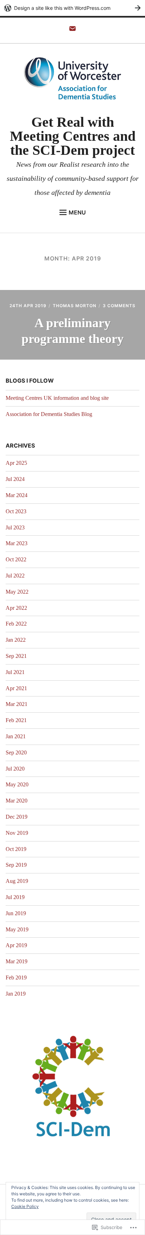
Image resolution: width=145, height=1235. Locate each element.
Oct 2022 (16, 559)
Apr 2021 (16, 688)
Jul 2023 (15, 527)
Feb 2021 (16, 720)
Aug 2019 (17, 881)
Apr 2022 (16, 608)
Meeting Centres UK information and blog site (57, 398)
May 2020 (17, 784)
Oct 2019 (16, 849)
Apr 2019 (16, 945)
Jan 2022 (16, 640)
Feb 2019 (16, 977)
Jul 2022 (15, 576)
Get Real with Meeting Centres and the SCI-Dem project (72, 136)
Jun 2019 (16, 913)
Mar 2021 (16, 704)
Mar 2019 (16, 961)
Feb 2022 (16, 624)
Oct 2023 (16, 511)
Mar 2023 (16, 543)
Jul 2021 (15, 672)
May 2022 (17, 592)
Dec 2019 (16, 817)
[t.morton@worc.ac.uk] (72, 30)
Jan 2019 (16, 994)
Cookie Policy (25, 1206)
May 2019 (17, 929)
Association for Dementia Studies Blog (49, 414)
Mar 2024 (16, 495)
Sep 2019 (16, 865)
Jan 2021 (16, 736)
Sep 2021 (16, 656)
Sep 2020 (16, 752)
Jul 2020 (15, 769)
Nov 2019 (17, 833)
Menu (77, 212)
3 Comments (119, 305)
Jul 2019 (15, 897)
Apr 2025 (16, 463)
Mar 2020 (16, 801)
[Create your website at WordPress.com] (72, 8)
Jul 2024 (15, 479)
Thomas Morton (74, 305)
